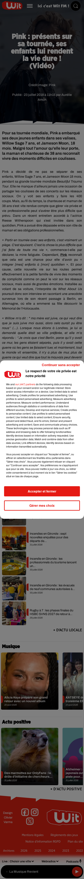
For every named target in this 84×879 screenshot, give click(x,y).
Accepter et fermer (42, 491)
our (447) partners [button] (25, 384)
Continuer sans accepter (61, 364)
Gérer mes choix (42, 505)
